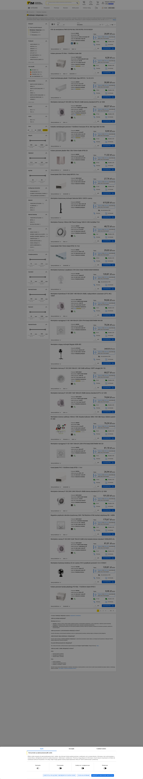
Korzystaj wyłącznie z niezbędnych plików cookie (59, 775)
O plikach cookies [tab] (101, 748)
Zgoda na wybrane (83, 775)
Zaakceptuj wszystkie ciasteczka (102, 775)
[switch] (60, 768)
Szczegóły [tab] (71, 748)
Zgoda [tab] (41, 748)
